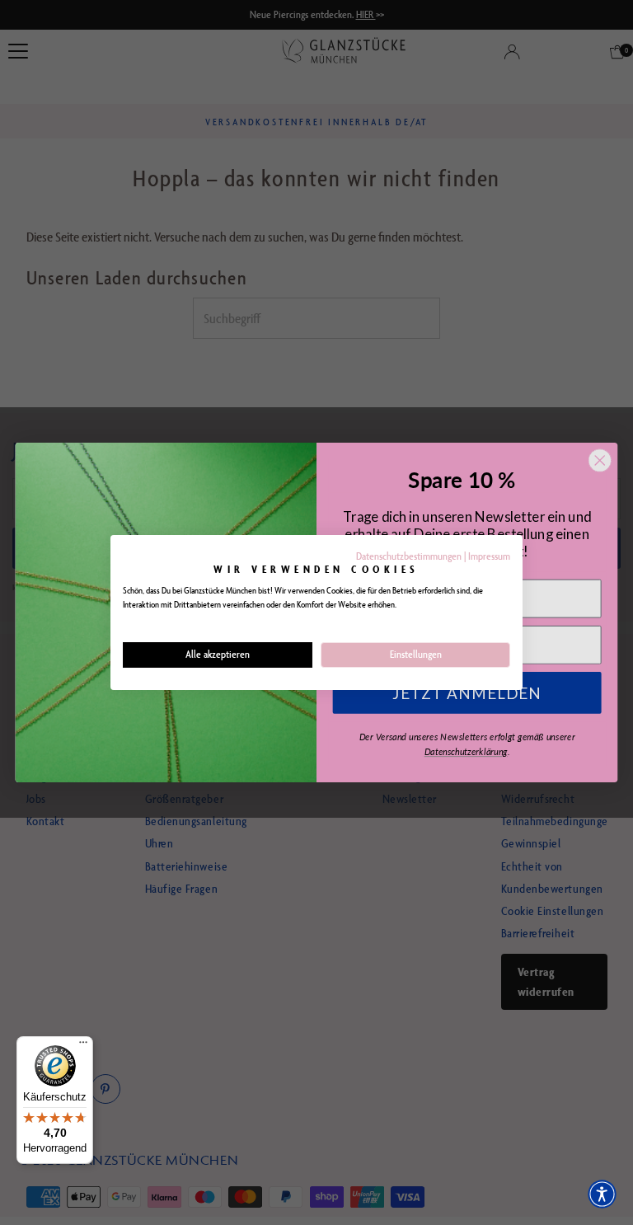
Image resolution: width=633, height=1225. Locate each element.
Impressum (489, 556)
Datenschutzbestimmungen (409, 556)
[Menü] (83, 1046)
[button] (602, 1194)
